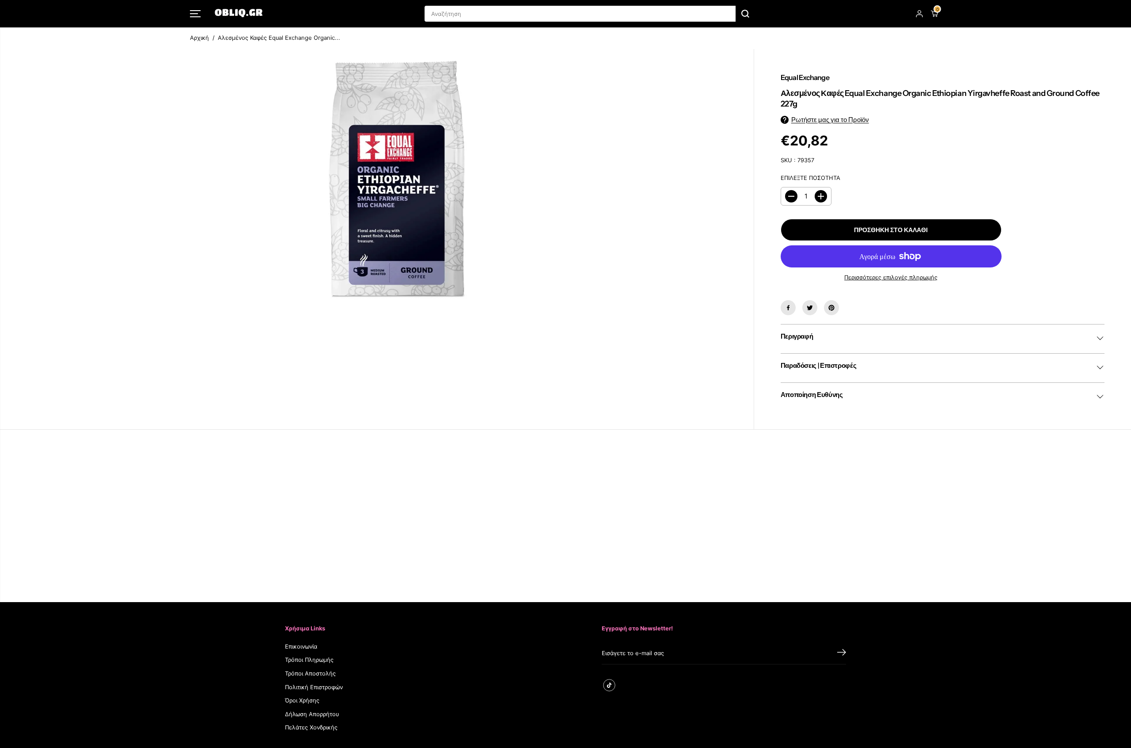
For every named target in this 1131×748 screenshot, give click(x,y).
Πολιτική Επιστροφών (314, 687)
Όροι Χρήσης (302, 700)
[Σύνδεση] (919, 13)
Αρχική (199, 37)
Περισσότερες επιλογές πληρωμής (890, 277)
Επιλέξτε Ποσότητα (810, 178)
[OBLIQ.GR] (238, 13)
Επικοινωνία (301, 646)
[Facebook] (788, 307)
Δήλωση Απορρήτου (312, 714)
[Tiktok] (609, 685)
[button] (195, 14)
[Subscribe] (841, 653)
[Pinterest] (831, 307)
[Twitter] (809, 307)
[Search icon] (745, 14)
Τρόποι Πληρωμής (309, 659)
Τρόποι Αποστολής (310, 673)
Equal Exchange (805, 77)
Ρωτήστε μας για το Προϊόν (830, 120)
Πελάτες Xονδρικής (311, 727)
